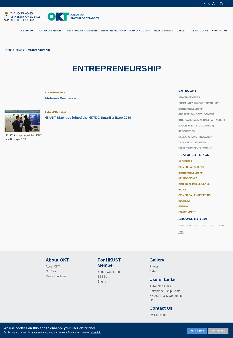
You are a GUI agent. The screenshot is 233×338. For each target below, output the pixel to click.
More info (95, 332)
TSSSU (103, 276)
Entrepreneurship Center (165, 291)
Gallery (182, 30)
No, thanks (218, 330)
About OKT (28, 30)
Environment (187, 212)
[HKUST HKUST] (22, 16)
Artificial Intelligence (194, 184)
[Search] (225, 17)
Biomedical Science (191, 167)
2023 (197, 225)
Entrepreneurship (113, 30)
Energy (183, 206)
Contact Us (220, 30)
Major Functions (56, 276)
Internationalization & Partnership (202, 120)
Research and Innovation (195, 137)
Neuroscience (187, 178)
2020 (221, 225)
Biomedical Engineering (194, 195)
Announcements (189, 97)
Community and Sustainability (198, 103)
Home (8, 49)
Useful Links (200, 30)
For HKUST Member (51, 30)
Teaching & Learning (192, 142)
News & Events (163, 30)
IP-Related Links (160, 286)
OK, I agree (197, 330)
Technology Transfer (82, 30)
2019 (180, 232)
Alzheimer (185, 161)
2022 (205, 225)
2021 (213, 225)
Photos (154, 266)
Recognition (186, 131)
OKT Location (158, 314)
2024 (188, 225)
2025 (180, 225)
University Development (195, 148)
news (18, 49)
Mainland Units (139, 30)
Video (153, 271)
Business (184, 201)
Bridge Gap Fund (109, 271)
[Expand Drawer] (193, 4)
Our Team (52, 271)
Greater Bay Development (196, 114)
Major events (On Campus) (196, 125)
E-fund (102, 281)
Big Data (183, 189)
